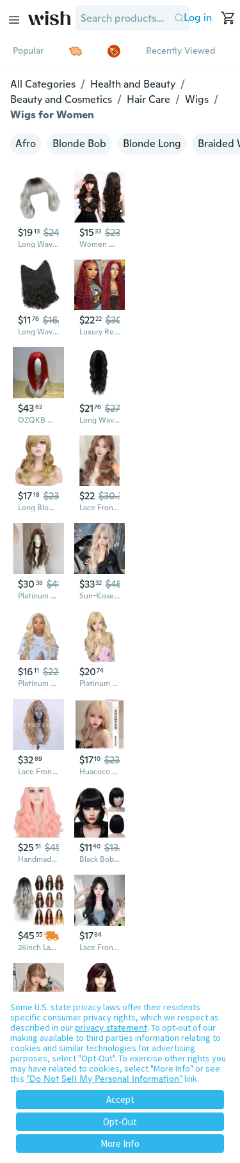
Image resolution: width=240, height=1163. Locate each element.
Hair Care (148, 99)
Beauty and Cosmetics (61, 99)
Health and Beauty (132, 84)
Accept (120, 1099)
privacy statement (111, 1027)
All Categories (43, 84)
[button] (179, 18)
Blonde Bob (79, 143)
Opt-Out (120, 1122)
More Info (120, 1143)
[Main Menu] (14, 19)
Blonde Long (152, 143)
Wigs (197, 99)
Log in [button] (198, 17)
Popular (28, 50)
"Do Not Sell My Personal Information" (104, 1078)
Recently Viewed (180, 50)
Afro (25, 143)
